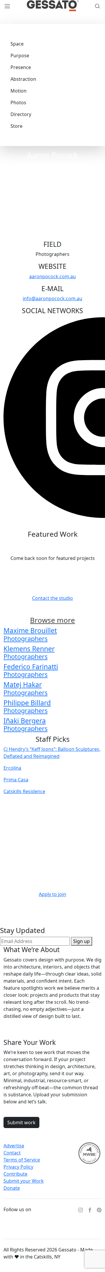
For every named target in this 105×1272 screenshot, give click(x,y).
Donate (12, 1188)
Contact (12, 1153)
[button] (9, 20)
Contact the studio (52, 598)
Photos (18, 102)
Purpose (19, 55)
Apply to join (52, 894)
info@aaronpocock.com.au (52, 298)
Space (17, 44)
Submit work (21, 1122)
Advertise (14, 1145)
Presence (20, 67)
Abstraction (23, 79)
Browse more (52, 620)
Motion (18, 91)
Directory (20, 114)
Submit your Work (24, 1181)
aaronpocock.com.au (52, 276)
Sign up (81, 941)
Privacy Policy (18, 1167)
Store (16, 126)
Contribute (15, 1174)
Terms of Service (22, 1160)
